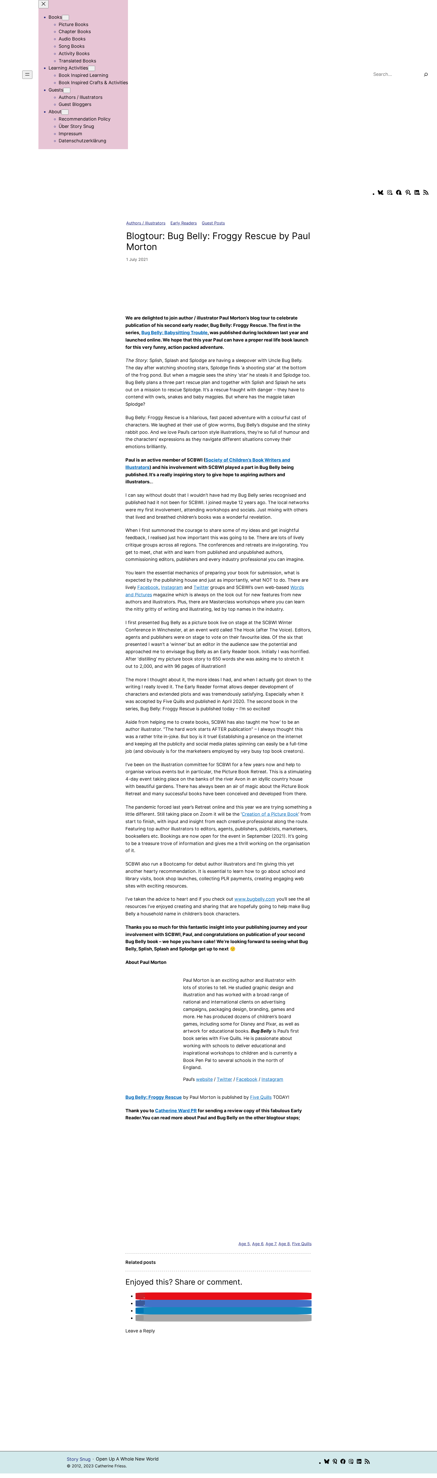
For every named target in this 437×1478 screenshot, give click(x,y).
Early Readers (183, 222)
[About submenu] (65, 112)
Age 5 (244, 1243)
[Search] (426, 74)
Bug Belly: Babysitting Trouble (174, 332)
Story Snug (79, 1459)
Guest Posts (213, 222)
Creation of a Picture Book (270, 814)
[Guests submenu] (66, 90)
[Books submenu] (65, 17)
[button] (140, 1296)
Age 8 (284, 1243)
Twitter (201, 587)
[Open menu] (27, 75)
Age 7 (271, 1243)
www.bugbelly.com (254, 899)
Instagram (172, 587)
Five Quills (261, 1097)
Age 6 (257, 1243)
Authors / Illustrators (145, 222)
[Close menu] (43, 4)
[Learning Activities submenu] (91, 68)
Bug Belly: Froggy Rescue (153, 1097)
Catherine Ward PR (176, 1110)
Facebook (148, 587)
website (204, 1079)
